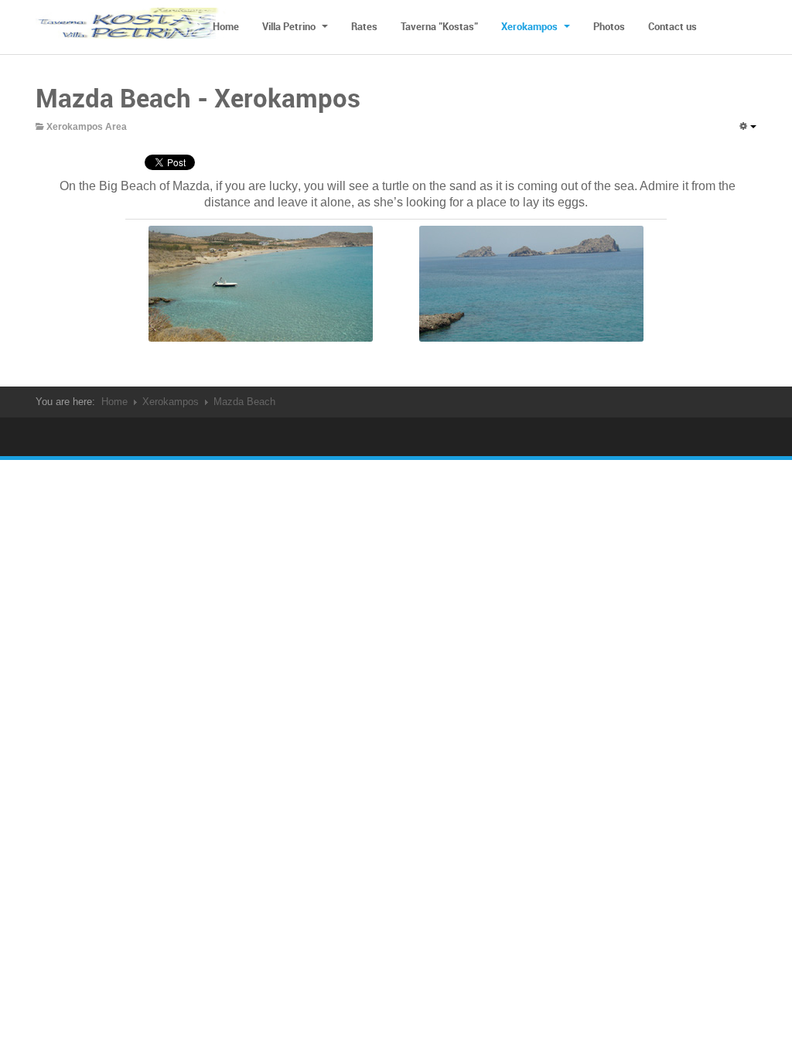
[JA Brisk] (132, 27)
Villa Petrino (290, 26)
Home (226, 26)
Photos (609, 26)
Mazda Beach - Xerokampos (198, 97)
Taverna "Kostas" (439, 26)
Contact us (672, 26)
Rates (364, 26)
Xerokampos (530, 26)
